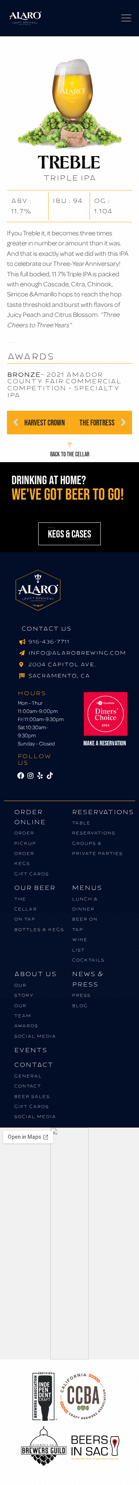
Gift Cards (31, 873)
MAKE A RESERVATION (104, 743)
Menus (87, 887)
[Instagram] (30, 775)
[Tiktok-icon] (49, 775)
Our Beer (34, 887)
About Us (35, 974)
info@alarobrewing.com (77, 653)
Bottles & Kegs (39, 929)
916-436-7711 (49, 642)
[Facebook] (20, 775)
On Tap (24, 919)
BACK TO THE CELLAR (69, 454)
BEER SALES (31, 1096)
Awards (26, 1025)
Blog (80, 1005)
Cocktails (88, 960)
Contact (33, 1064)
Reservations (103, 812)
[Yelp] (40, 775)
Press (81, 995)
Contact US (46, 628)
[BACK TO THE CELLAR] (69, 444)
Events (30, 1050)
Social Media (35, 1036)
